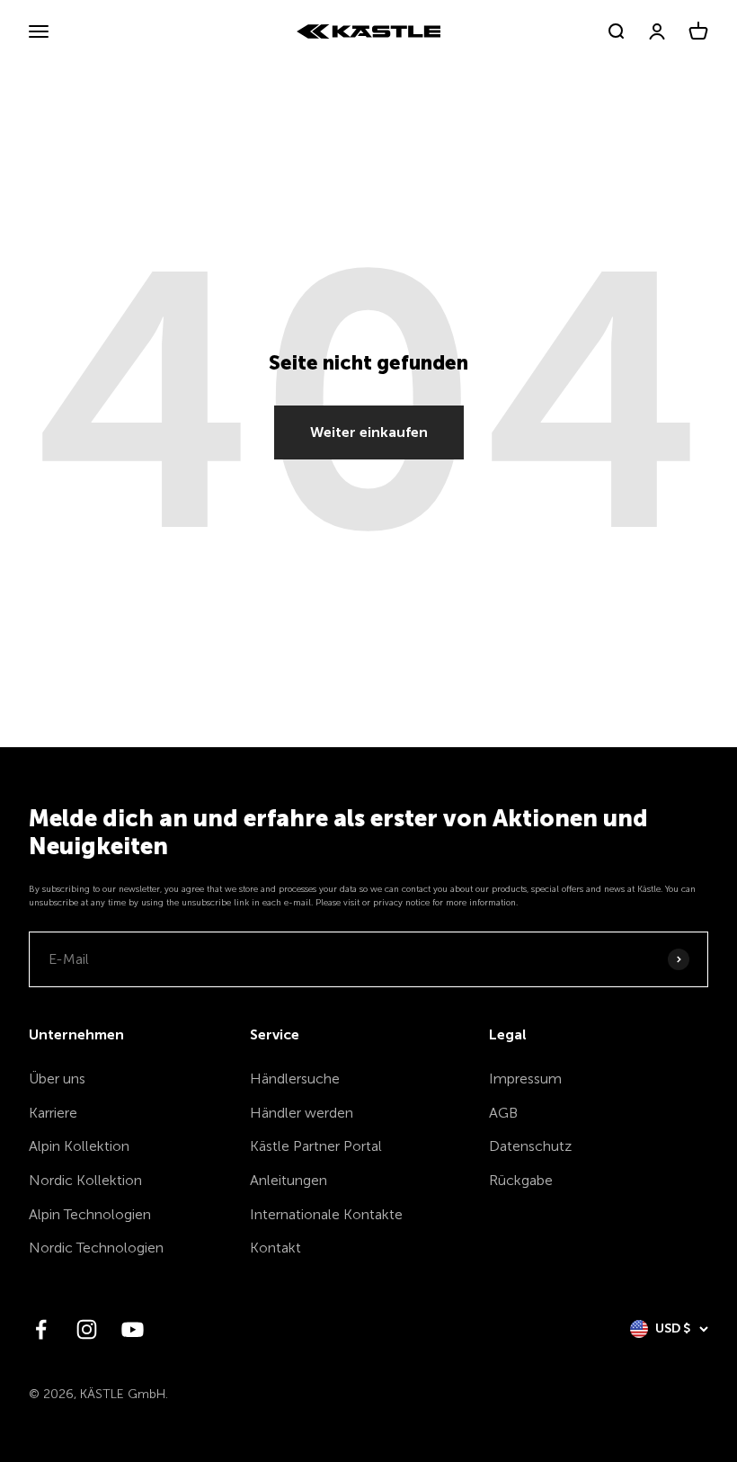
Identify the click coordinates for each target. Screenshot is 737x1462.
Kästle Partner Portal (316, 1145)
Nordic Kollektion (85, 1180)
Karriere (53, 1112)
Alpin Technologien (90, 1214)
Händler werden (301, 1112)
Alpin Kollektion (79, 1145)
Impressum (525, 1078)
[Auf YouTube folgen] (132, 1329)
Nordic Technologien (96, 1247)
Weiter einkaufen (369, 432)
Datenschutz (530, 1145)
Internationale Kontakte (326, 1214)
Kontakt (275, 1247)
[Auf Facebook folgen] (41, 1329)
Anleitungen (288, 1180)
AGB (503, 1112)
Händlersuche (295, 1078)
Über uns (57, 1078)
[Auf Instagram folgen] (87, 1329)
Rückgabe (521, 1180)
